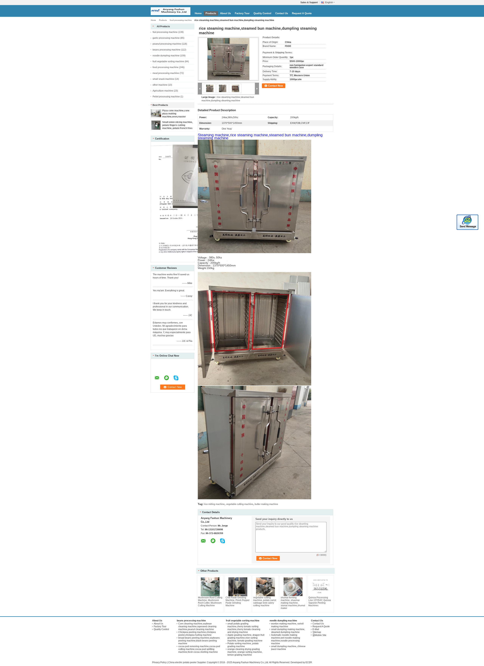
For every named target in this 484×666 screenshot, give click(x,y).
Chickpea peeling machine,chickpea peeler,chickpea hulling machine (197, 633)
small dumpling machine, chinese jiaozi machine (288, 647)
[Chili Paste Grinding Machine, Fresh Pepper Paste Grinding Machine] (238, 586)
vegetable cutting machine (239, 504)
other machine (160, 85)
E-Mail (316, 629)
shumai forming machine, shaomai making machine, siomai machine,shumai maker (293, 602)
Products (211, 13)
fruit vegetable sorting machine (168, 61)
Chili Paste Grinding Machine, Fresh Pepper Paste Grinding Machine (238, 601)
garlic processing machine (166, 38)
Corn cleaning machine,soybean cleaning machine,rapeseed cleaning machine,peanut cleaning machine (197, 626)
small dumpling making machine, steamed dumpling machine (288, 630)
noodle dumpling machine (166, 55)
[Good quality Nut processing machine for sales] (192, 260)
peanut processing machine (167, 44)
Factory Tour (242, 13)
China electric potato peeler (182, 662)
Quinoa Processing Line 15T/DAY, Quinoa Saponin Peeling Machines (319, 601)
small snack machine (163, 79)
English (329, 2)
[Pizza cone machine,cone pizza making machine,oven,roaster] (156, 116)
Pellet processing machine (166, 96)
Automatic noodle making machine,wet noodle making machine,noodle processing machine (285, 639)
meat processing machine (166, 73)
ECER (309, 662)
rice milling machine (214, 504)
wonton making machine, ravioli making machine (287, 625)
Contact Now (275, 85)
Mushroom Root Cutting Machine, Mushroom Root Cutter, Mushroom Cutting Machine (210, 601)
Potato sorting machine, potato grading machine (243, 645)
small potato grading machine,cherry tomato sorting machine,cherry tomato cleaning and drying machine (243, 627)
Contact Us (281, 13)
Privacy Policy (159, 662)
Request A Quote (302, 13)
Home (198, 13)
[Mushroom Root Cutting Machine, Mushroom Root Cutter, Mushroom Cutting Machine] (210, 586)
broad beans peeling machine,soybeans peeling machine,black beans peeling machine (199, 641)
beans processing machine (166, 49)
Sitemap (317, 632)
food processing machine (181, 20)
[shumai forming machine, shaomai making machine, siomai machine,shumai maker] (293, 586)
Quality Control (262, 13)
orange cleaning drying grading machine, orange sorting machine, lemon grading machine (244, 652)
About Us (225, 13)
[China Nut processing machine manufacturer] (170, 11)
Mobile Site (320, 635)
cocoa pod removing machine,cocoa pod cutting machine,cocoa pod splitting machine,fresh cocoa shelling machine (199, 649)
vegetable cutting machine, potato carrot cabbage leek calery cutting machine (264, 601)
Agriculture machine (163, 90)
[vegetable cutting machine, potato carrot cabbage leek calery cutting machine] (265, 586)
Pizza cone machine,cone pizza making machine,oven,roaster (175, 113)
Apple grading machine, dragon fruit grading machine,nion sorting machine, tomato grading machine (245, 638)
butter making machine (266, 504)
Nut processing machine (165, 32)
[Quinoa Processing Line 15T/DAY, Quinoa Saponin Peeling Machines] (320, 586)
